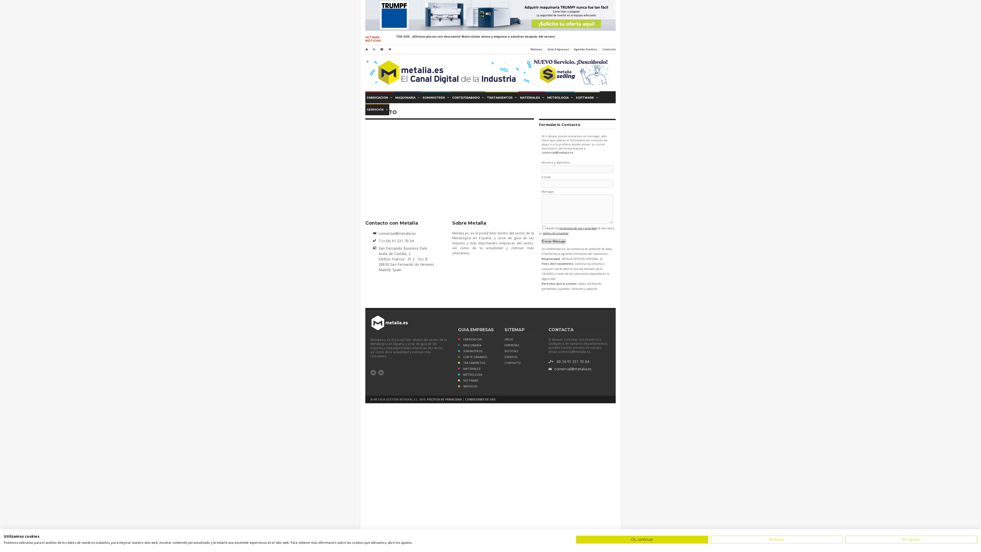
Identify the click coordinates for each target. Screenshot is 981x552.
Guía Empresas (558, 49)
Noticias (536, 49)
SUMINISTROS (472, 351)
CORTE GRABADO (475, 357)
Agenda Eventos (585, 49)
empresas (512, 345)
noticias (511, 351)
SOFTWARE (470, 380)
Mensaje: (548, 191)
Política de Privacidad (444, 399)
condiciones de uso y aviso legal (578, 228)
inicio (509, 339)
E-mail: (546, 177)
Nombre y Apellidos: (556, 162)
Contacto (609, 49)
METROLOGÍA (472, 374)
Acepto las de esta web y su (576, 230)
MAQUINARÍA (472, 345)
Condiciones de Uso (480, 399)
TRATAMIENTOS (474, 363)
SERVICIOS (470, 386)
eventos (511, 357)
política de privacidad (555, 233)
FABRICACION (472, 339)
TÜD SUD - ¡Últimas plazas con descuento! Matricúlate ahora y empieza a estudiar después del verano (475, 36)
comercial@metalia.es (557, 152)
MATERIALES (471, 369)
